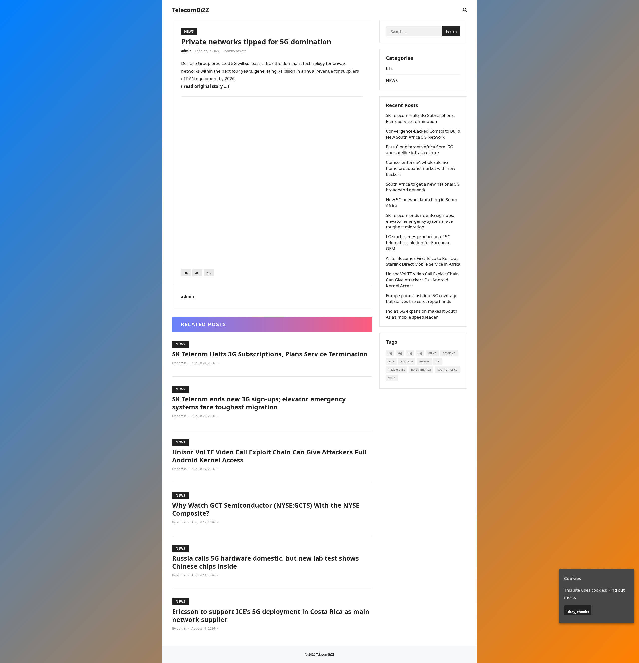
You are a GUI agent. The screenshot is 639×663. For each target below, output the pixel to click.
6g (420, 353)
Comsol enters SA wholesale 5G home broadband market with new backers (420, 168)
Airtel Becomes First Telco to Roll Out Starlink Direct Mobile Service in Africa (423, 261)
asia (391, 361)
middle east (396, 369)
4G (197, 273)
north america (421, 369)
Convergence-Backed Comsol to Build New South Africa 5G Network (423, 134)
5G (209, 273)
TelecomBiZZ (190, 10)
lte (437, 361)
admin (186, 51)
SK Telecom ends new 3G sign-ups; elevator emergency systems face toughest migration (259, 403)
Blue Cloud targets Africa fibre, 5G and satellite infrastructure (419, 150)
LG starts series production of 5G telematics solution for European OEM (418, 242)
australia (407, 361)
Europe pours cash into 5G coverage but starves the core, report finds (422, 298)
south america (447, 369)
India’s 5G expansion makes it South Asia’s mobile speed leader (421, 314)
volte (391, 378)
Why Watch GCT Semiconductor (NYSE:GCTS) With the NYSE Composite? (265, 509)
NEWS (189, 31)
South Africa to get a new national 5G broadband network (423, 187)
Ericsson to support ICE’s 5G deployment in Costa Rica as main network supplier (270, 615)
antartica (449, 353)
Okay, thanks (577, 611)
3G (186, 273)
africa (432, 353)
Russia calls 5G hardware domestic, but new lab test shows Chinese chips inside (265, 562)
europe (424, 361)
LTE (389, 68)
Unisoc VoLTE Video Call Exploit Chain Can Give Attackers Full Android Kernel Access (269, 456)
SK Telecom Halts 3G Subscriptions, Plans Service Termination (270, 354)
